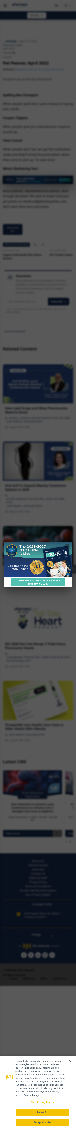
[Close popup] (67, 546)
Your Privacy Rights (42, 1102)
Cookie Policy (31, 1095)
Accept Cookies (42, 1122)
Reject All (42, 1112)
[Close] (70, 1061)
